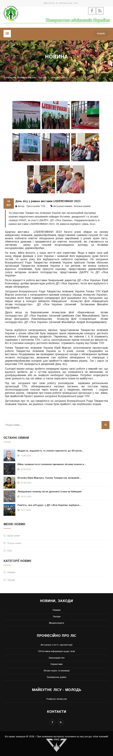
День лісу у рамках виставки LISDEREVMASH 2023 (47, 201)
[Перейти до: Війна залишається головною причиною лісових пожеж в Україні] (9, 469)
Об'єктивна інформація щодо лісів (56, 651)
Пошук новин (14, 543)
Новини (11, 572)
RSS (9, 550)
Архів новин (13, 535)
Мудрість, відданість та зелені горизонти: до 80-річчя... (51, 450)
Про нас (42, 77)
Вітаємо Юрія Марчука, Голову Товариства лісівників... (49, 478)
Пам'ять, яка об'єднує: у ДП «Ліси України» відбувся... (49, 505)
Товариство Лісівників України (20, 77)
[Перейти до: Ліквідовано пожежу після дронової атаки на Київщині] (9, 496)
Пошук (101, 33)
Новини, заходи (59, 77)
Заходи (11, 580)
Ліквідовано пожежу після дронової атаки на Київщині (49, 491)
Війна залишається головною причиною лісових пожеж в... (52, 464)
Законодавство (56, 658)
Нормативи (56, 664)
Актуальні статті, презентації (56, 645)
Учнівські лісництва (56, 699)
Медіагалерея (56, 623)
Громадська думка (56, 677)
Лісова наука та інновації (56, 670)
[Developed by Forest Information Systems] (56, 745)
